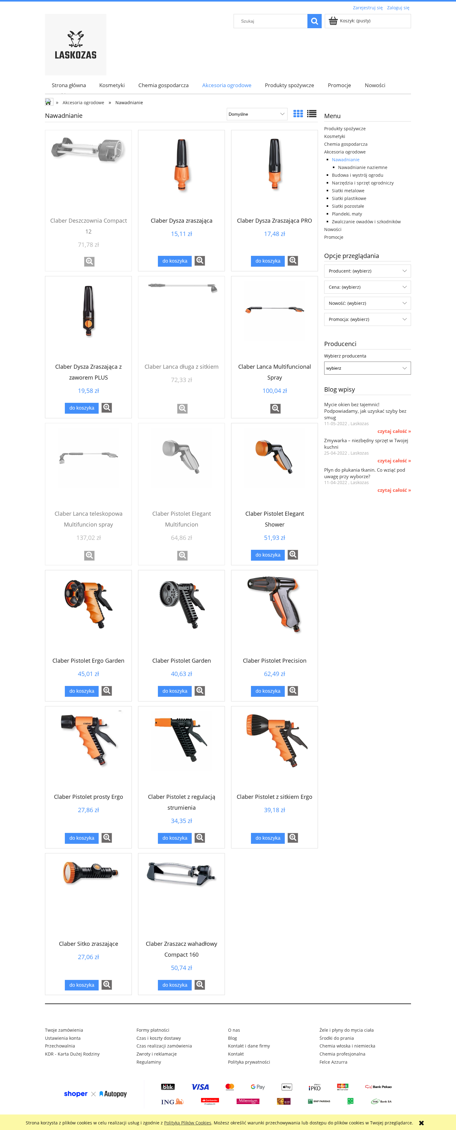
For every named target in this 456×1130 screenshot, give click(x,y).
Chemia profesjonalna (342, 1054)
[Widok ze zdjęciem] (298, 113)
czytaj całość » (394, 431)
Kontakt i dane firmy (249, 1046)
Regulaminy (148, 1062)
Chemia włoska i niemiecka (347, 1046)
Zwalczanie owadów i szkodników (366, 222)
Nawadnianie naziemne (362, 167)
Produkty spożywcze (345, 128)
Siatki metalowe (348, 191)
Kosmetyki (334, 136)
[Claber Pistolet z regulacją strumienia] (181, 749)
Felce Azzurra (333, 1062)
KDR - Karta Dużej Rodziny (72, 1054)
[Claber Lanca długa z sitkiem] (181, 319)
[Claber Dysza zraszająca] (181, 173)
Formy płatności (152, 1030)
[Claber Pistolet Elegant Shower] (274, 466)
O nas (234, 1030)
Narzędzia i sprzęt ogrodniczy (363, 183)
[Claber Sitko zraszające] (88, 896)
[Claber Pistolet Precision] (274, 613)
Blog (232, 1038)
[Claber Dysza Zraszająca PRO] (274, 173)
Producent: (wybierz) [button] (350, 271)
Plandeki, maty (347, 214)
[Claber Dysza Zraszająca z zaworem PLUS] (88, 319)
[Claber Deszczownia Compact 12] (88, 173)
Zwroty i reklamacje (156, 1054)
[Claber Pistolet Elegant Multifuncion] (181, 466)
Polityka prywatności (249, 1062)
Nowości (333, 229)
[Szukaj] (314, 21)
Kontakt (236, 1054)
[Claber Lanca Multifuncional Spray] (274, 319)
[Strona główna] (75, 44)
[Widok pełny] (311, 113)
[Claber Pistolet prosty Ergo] (88, 749)
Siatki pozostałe (348, 206)
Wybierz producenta (345, 356)
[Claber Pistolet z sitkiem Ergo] (274, 749)
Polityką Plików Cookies (187, 1123)
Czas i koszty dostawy (158, 1038)
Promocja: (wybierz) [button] (349, 319)
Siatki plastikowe (349, 198)
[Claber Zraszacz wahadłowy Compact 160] (181, 896)
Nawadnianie (346, 159)
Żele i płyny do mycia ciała (347, 1030)
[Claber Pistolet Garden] (181, 613)
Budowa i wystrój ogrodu (357, 175)
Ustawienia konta (63, 1038)
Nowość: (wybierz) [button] (347, 303)
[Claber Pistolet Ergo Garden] (88, 613)
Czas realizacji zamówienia (164, 1046)
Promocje (333, 237)
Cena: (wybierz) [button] (344, 287)
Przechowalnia (60, 1046)
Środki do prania (337, 1038)
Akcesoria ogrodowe (345, 152)
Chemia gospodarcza (346, 144)
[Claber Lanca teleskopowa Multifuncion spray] (88, 466)
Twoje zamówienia (64, 1030)
